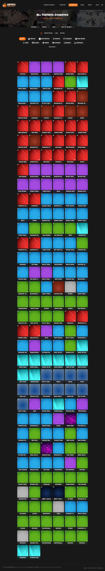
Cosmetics (73, 5)
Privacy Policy (100, 568)
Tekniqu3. (37, 567)
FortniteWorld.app (10, 567)
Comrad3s (30, 567)
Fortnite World (9, 5)
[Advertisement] (52, 54)
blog (97, 5)
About (90, 5)
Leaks (82, 5)
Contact (89, 568)
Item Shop (63, 5)
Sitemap (94, 568)
